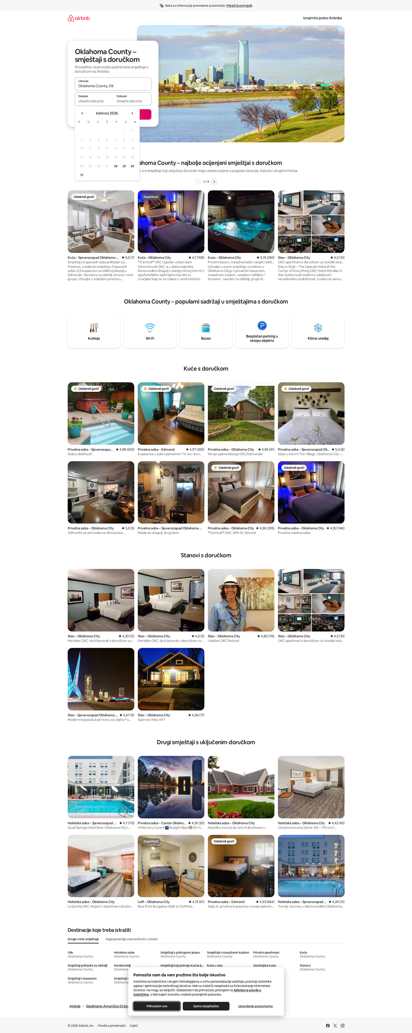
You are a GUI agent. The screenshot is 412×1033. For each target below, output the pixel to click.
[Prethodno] (198, 181)
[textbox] (94, 101)
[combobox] (113, 85)
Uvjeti (134, 1026)
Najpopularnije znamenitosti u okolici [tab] (132, 939)
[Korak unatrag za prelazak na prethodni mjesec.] (82, 113)
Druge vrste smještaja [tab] (83, 939)
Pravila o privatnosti (111, 1026)
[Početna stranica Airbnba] (79, 18)
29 (124, 166)
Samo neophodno (206, 1006)
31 (81, 175)
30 (132, 166)
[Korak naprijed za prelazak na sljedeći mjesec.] (132, 113)
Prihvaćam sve (156, 1006)
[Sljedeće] (214, 181)
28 (115, 166)
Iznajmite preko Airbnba (322, 18)
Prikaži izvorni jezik (239, 6)
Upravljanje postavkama (255, 1006)
